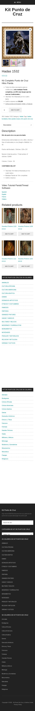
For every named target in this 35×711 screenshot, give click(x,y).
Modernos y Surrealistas (9, 444)
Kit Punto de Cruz (17, 11)
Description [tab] (7, 125)
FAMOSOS (5, 307)
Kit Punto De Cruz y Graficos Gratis (23, 702)
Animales (4, 395)
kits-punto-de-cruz (27, 119)
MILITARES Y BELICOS (9, 322)
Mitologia (5, 441)
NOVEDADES (6, 332)
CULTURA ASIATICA (8, 293)
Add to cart (15, 110)
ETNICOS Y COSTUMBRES (10, 304)
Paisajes (4, 455)
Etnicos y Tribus (7, 420)
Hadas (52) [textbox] (17, 534)
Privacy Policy (18, 704)
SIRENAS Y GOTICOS (8, 343)
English (4, 194)
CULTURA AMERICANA (9, 290)
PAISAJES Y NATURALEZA (10, 336)
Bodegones (5, 398)
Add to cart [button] (9, 234)
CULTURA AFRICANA (8, 286)
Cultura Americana (7, 405)
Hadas (21, 116)
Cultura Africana (7, 402)
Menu (19, 2)
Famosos (5, 423)
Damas (4, 412)
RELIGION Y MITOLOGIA (9, 339)
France (4, 197)
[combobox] (17, 533)
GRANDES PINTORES (9, 315)
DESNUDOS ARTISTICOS (10, 300)
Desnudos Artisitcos (8, 416)
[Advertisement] (17, 366)
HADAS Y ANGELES (8, 318)
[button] (30, 29)
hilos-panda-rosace (14, 119)
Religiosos (5, 459)
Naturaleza (5, 452)
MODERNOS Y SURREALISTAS (11, 325)
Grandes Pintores (7, 430)
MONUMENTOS (7, 329)
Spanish (4, 192)
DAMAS (4, 297)
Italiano (4, 199)
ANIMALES (5, 283)
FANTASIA (5, 311)
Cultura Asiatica (7, 409)
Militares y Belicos (7, 437)
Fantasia (4, 427)
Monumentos (6, 448)
